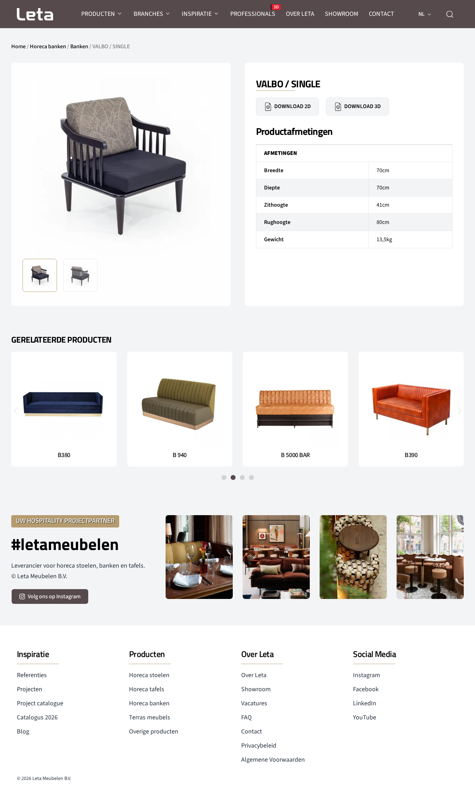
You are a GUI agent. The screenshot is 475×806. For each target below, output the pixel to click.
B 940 (180, 455)
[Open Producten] (120, 14)
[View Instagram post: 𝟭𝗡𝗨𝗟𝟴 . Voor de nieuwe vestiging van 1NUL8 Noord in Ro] (430, 557)
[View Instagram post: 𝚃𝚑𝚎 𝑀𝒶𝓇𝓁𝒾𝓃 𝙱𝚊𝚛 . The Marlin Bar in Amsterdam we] (199, 557)
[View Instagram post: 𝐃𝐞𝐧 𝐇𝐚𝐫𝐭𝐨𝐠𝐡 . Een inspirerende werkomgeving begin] (276, 557)
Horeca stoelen (149, 675)
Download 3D (362, 106)
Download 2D (292, 106)
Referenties (32, 675)
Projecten (29, 689)
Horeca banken (48, 46)
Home (18, 46)
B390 (411, 455)
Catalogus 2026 (37, 717)
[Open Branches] (168, 14)
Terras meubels (149, 717)
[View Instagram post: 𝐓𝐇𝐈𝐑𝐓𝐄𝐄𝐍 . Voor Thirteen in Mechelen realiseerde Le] (353, 557)
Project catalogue (40, 703)
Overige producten (153, 731)
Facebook (366, 689)
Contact (251, 731)
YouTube (364, 717)
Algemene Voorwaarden (273, 759)
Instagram (366, 675)
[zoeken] (449, 14)
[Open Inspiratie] (216, 14)
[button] (208, 165)
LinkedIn (364, 703)
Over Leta (254, 675)
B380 (64, 455)
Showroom (256, 689)
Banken (79, 46)
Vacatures (254, 703)
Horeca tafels (146, 689)
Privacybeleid (258, 745)
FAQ (246, 717)
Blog (23, 731)
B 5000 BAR (295, 455)
